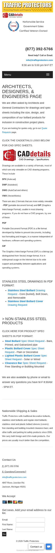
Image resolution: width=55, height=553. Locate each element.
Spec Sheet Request (25, 363)
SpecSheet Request (24, 341)
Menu (7, 74)
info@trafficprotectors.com (39, 60)
